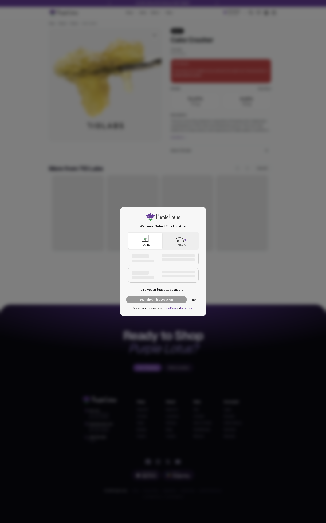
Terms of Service (170, 308)
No (194, 299)
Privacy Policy (187, 308)
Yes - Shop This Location (156, 299)
